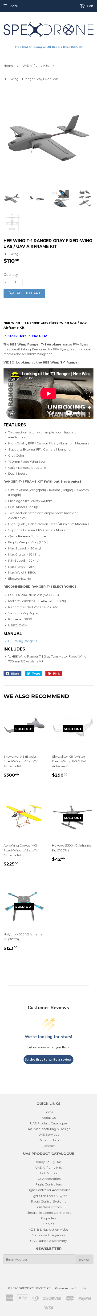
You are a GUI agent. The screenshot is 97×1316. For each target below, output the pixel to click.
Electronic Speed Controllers (48, 1212)
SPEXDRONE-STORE (35, 1288)
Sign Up (84, 1259)
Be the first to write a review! (48, 1059)
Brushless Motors (48, 1207)
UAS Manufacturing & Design (48, 1129)
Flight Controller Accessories (48, 1190)
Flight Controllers (49, 1184)
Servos (48, 1224)
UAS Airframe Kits (35, 65)
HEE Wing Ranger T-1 (24, 641)
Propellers (49, 1218)
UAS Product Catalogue (48, 1123)
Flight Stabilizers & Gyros (48, 1196)
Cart (89, 6)
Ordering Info (48, 1140)
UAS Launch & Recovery (48, 1241)
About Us (49, 1118)
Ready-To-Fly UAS (48, 1162)
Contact (48, 1146)
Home (8, 65)
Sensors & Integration (48, 1235)
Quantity (11, 275)
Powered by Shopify (70, 1288)
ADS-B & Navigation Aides (48, 1229)
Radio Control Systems (48, 1201)
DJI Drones (48, 1173)
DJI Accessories (49, 1179)
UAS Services (48, 1134)
